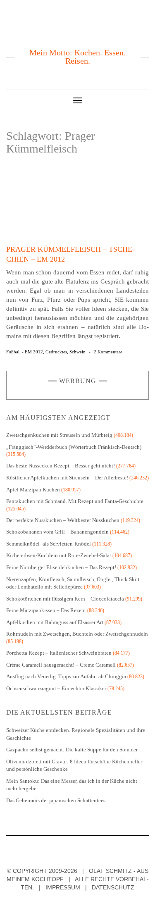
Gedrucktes (56, 351)
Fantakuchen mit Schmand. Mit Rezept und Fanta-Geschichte (74, 501)
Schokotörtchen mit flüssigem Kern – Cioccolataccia (65, 599)
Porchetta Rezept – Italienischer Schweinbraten (59, 653)
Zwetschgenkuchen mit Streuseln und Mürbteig (59, 435)
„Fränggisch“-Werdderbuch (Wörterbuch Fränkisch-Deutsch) (73, 447)
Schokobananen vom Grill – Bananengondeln (57, 532)
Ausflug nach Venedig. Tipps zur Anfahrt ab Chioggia (66, 676)
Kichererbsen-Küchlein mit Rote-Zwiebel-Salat (58, 555)
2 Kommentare (108, 351)
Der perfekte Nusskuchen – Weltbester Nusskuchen (62, 520)
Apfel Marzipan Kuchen (33, 489)
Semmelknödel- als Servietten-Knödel (48, 544)
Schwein (77, 351)
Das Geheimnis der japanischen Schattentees (55, 800)
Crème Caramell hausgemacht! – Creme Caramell (61, 665)
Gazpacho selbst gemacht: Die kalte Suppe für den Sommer (72, 749)
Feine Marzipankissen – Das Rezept (46, 610)
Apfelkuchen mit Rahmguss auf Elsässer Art (54, 622)
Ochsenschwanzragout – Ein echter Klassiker (56, 688)
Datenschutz (113, 887)
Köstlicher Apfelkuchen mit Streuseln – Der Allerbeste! (67, 477)
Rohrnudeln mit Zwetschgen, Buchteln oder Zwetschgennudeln (77, 634)
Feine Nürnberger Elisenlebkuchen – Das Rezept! (61, 567)
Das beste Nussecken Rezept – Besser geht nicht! (60, 465)
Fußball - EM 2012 (24, 351)
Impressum (62, 887)
